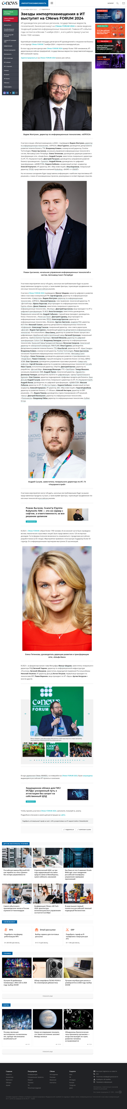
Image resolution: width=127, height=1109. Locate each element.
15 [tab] (67, 760)
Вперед (83, 760)
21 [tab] (44, 762)
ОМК (41, 372)
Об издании (54, 1074)
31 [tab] (67, 762)
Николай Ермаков (47, 301)
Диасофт (25, 330)
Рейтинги (6, 82)
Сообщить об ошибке (103, 1079)
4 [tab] (41, 760)
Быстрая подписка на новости (106, 1071)
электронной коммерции (40, 346)
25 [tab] (53, 762)
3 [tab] (39, 760)
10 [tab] (56, 760)
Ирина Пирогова (40, 303)
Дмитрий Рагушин (52, 159)
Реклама (52, 1077)
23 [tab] (48, 762)
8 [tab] (51, 760)
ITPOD (31, 169)
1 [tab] (34, 760)
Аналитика (9, 1077)
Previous (25, 713)
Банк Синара (86, 348)
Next (88, 713)
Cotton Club (38, 340)
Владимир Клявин (28, 351)
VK (70, 1077)
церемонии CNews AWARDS (37, 776)
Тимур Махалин (82, 369)
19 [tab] (77, 760)
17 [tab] (72, 760)
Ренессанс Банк (44, 317)
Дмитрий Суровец (59, 317)
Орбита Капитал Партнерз (40, 338)
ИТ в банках (7, 62)
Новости (9, 1074)
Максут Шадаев (65, 666)
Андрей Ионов (27, 382)
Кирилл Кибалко (65, 385)
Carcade (88, 364)
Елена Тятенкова (37, 356)
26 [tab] (56, 762)
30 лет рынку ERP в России (8, 35)
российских (43, 289)
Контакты (53, 1082)
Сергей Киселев (35, 364)
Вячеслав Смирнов (71, 343)
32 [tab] (70, 762)
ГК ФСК (45, 311)
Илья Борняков (73, 167)
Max (70, 1074)
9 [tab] (53, 760)
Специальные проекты (36, 1077)
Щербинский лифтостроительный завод (48, 335)
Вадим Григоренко (38, 330)
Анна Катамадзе (56, 311)
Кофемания (26, 327)
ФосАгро (50, 309)
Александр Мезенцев (52, 369)
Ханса (24, 396)
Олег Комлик (34, 377)
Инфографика (8, 87)
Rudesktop (58, 169)
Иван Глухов (26, 367)
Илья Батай (62, 348)
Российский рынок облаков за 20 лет (9, 29)
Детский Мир (36, 369)
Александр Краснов (60, 319)
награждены (88, 776)
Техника (30, 1082)
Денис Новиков (39, 306)
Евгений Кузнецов (72, 335)
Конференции (32, 1074)
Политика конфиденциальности (107, 1077)
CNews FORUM (37, 44)
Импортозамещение (9, 50)
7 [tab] (48, 760)
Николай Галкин (36, 324)
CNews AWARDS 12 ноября (9, 19)
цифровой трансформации (31, 311)
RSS (97, 1074)
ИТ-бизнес (7, 78)
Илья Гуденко (66, 346)
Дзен (71, 1088)
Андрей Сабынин (50, 314)
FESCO (49, 319)
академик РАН (76, 322)
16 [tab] (70, 760)
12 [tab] (60, 760)
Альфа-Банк (26, 359)
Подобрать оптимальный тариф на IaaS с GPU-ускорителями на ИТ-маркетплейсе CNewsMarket (55, 821)
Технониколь (27, 398)
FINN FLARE (55, 346)
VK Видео (72, 1080)
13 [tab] (63, 760)
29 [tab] (63, 762)
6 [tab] (46, 760)
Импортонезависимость (33, 3)
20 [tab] (79, 760)
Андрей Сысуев (33, 380)
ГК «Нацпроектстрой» (84, 380)
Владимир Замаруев (52, 340)
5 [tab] (44, 760)
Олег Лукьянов (32, 361)
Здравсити (80, 372)
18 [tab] (75, 760)
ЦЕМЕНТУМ (74, 382)
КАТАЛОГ (111, 3)
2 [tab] (37, 760)
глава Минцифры (45, 738)
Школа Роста (7, 25)
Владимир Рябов (40, 398)
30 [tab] (65, 762)
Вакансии (53, 1080)
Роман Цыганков (81, 351)
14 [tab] (65, 760)
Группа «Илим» (27, 306)
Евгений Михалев (59, 338)
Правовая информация (104, 1082)
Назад (30, 760)
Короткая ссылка (85, 829)
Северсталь (36, 298)
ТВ (28, 1085)
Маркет (30, 1080)
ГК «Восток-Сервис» (49, 385)
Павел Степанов (38, 359)
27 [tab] (58, 762)
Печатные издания (34, 1088)
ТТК (55, 348)
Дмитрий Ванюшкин (37, 396)
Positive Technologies (65, 351)
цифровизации (64, 375)
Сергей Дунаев (56, 296)
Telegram (72, 1085)
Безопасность (8, 54)
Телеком (6, 70)
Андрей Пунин (50, 372)
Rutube (71, 1082)
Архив (8, 1085)
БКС (58, 388)
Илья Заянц (50, 332)
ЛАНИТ (75, 169)
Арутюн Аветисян (62, 322)
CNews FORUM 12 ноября (8, 13)
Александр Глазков (40, 327)
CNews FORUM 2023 (69, 776)
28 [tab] (60, 762)
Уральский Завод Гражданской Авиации (47, 343)
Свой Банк (70, 369)
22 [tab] (46, 762)
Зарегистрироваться (29, 58)
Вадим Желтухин (50, 298)
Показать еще (48, 996)
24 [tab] (51, 762)
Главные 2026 (10, 41)
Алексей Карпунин (38, 388)
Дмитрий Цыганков (64, 309)
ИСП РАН (24, 324)
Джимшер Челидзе (29, 375)
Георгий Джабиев (83, 388)
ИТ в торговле (8, 66)
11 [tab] (58, 760)
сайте (63, 815)
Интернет (6, 74)
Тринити (44, 161)
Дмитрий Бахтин (68, 367)
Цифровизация (8, 46)
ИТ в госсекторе (8, 58)
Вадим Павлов (40, 393)
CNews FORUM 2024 (64, 26)
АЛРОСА (35, 301)
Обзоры (8, 1082)
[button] (117, 3)
